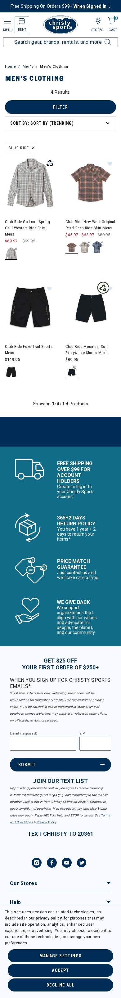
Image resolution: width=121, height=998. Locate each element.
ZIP (82, 733)
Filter (60, 107)
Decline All (60, 984)
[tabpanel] (60, 268)
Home (10, 67)
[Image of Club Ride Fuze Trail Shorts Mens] (30, 307)
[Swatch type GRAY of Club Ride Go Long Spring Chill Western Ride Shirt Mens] (11, 253)
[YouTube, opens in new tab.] (67, 864)
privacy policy (49, 918)
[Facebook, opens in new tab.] (52, 864)
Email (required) (23, 733)
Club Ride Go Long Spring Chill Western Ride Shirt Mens (27, 227)
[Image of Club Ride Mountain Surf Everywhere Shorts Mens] (90, 307)
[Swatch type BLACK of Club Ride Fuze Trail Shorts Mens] (11, 372)
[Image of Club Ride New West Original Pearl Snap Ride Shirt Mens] (90, 182)
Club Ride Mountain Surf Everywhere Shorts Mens (86, 349)
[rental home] (22, 22)
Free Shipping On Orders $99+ (59, 6)
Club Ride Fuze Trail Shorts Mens (28, 349)
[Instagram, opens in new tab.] (37, 864)
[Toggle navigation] (7, 21)
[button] (49, 163)
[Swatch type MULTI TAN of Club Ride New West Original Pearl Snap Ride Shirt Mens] (84, 247)
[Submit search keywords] (101, 38)
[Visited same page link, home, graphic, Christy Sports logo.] (60, 25)
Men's (28, 67)
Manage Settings (60, 955)
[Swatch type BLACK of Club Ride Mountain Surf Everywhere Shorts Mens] (71, 372)
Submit (27, 764)
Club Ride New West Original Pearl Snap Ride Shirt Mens (90, 224)
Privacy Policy (46, 822)
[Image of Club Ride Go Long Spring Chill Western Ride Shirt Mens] (30, 182)
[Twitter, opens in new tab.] (82, 864)
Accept (60, 970)
